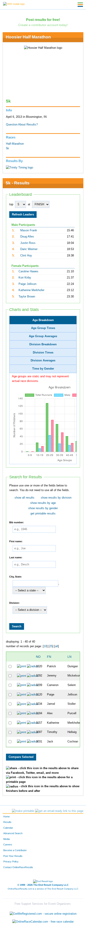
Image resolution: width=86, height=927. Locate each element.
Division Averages (43, 360)
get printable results (43, 513)
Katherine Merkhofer (31, 290)
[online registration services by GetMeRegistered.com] (43, 912)
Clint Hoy (26, 255)
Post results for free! (43, 20)
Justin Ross (28, 243)
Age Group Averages (43, 336)
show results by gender (43, 508)
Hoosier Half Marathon (28, 37)
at (29, 204)
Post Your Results (12, 856)
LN (69, 656)
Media (6, 839)
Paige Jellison (27, 284)
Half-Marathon (15, 143)
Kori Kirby (25, 277)
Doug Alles (27, 236)
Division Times (43, 352)
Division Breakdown (43, 344)
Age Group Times (43, 328)
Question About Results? (22, 124)
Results (7, 822)
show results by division (56, 497)
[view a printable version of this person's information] (21, 666)
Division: (14, 602)
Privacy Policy (11, 861)
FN (49, 656)
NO (38, 656)
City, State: (15, 576)
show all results (24, 497)
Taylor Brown (27, 296)
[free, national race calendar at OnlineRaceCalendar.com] (43, 921)
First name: (15, 541)
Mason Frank (28, 230)
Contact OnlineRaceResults (18, 867)
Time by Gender (43, 368)
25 (50, 646)
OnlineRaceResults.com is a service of (43, 889)
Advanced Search (12, 833)
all (56, 646)
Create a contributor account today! (43, 25)
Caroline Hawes (28, 271)
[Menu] (80, 5)
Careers (7, 844)
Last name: (15, 557)
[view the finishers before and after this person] (32, 666)
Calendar (8, 827)
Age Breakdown (43, 320)
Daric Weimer (28, 249)
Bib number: (16, 522)
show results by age (43, 503)
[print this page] (23, 811)
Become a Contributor (15, 850)
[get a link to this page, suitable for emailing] (59, 811)
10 (45, 646)
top (11, 204)
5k (7, 148)
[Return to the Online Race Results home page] (14, 3)
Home (6, 816)
